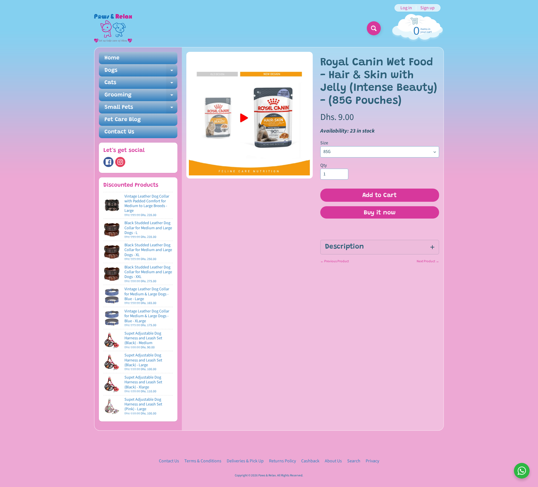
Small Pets (141, 109)
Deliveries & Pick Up (245, 461)
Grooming (141, 96)
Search (353, 461)
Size (324, 143)
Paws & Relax (267, 475)
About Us (333, 461)
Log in (406, 8)
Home (112, 58)
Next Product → (428, 261)
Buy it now (380, 213)
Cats (141, 84)
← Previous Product (334, 261)
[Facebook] (108, 162)
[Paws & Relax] (113, 28)
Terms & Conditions (202, 461)
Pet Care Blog (123, 119)
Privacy (372, 461)
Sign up (427, 8)
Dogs (141, 72)
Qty (323, 165)
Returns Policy (282, 461)
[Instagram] (120, 162)
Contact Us (119, 132)
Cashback (310, 461)
